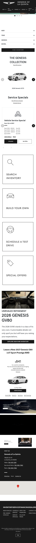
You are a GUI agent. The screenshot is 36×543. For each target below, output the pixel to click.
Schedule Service (17, 103)
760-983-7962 (18, 465)
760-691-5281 (12, 462)
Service (16, 507)
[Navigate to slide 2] (17, 15)
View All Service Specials (17, 100)
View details (18, 390)
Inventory (8, 507)
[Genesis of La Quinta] (18, 406)
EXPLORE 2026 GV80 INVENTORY (18, 341)
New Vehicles (7, 510)
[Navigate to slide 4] (21, 15)
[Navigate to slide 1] (14, 15)
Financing (24, 507)
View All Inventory (17, 65)
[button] (18, 486)
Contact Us (18, 476)
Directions (6, 476)
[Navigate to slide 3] (19, 15)
